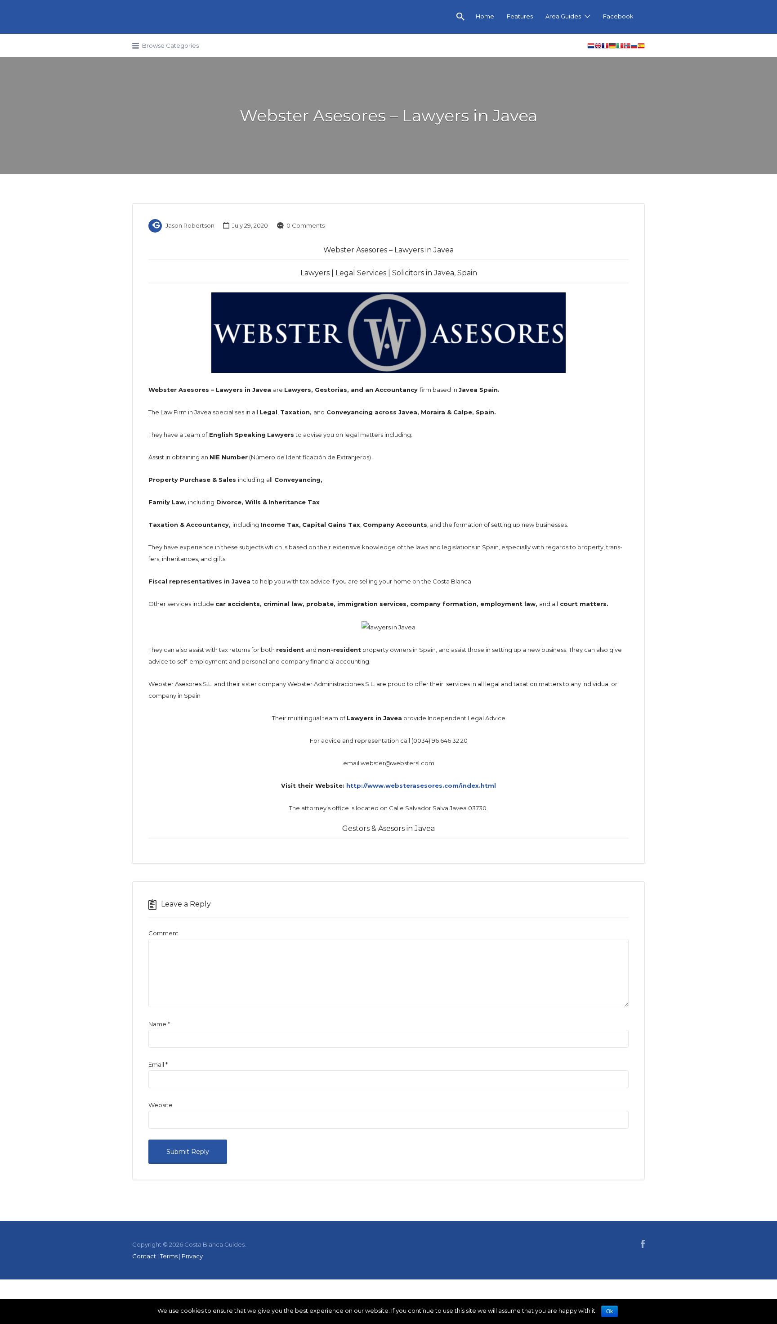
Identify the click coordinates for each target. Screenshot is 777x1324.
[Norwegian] (626, 47)
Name (159, 1024)
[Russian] (634, 47)
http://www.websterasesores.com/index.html (421, 785)
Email (158, 1064)
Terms (169, 1256)
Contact (144, 1256)
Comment (163, 933)
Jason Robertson (189, 225)
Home (485, 16)
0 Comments (305, 225)
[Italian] (619, 47)
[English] (598, 47)
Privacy (192, 1256)
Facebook (618, 16)
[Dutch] (590, 47)
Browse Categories (170, 45)
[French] (605, 47)
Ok (609, 1311)
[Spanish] (641, 47)
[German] (612, 47)
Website (160, 1105)
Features (520, 16)
